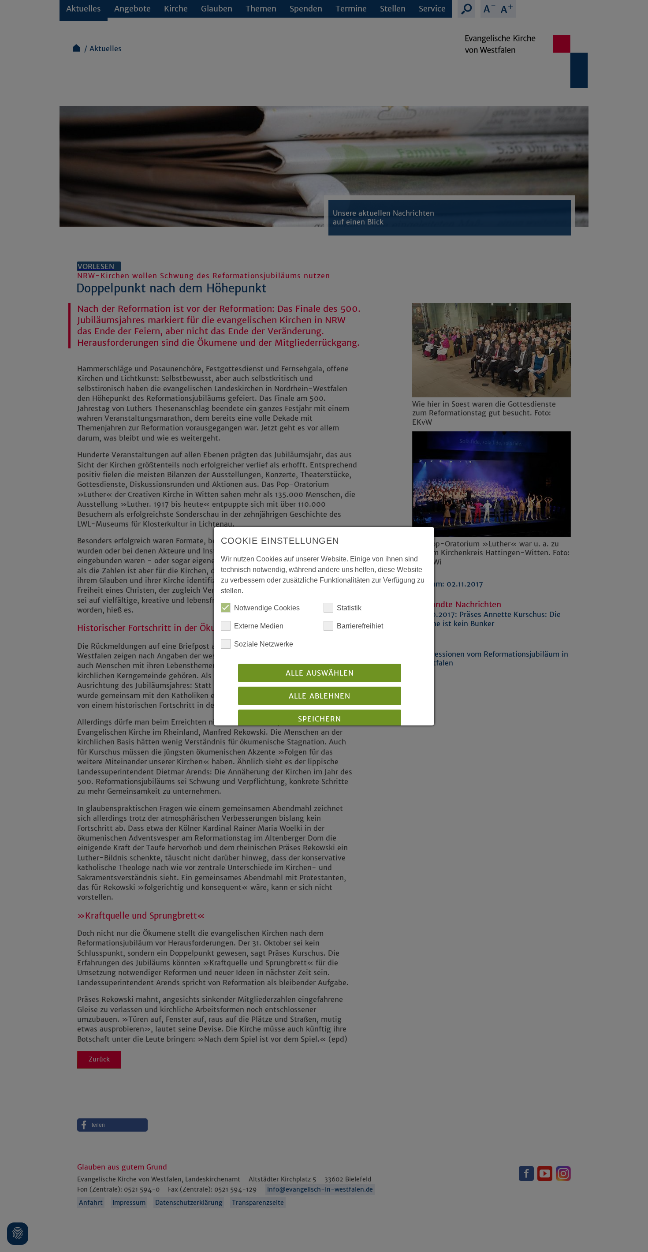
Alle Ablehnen (319, 695)
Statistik (349, 608)
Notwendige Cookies (267, 608)
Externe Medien (258, 626)
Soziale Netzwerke (263, 644)
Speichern (319, 718)
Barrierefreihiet (360, 626)
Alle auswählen (320, 673)
